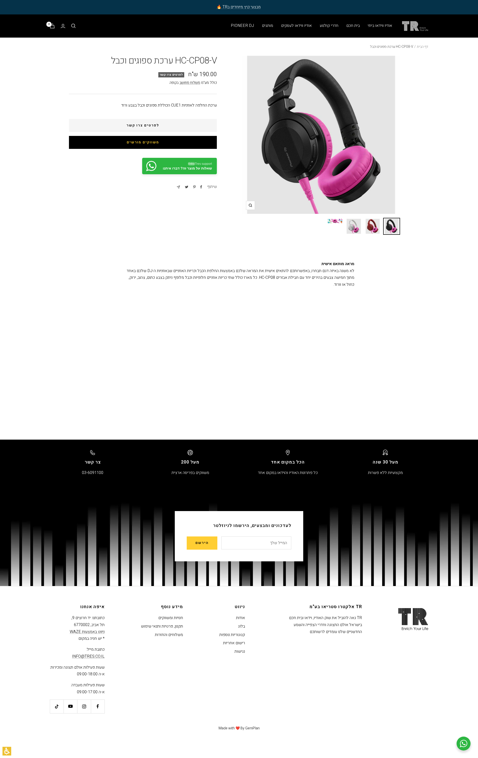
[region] (239, 47)
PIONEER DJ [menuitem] (242, 26)
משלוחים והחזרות (169, 635)
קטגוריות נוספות (232, 635)
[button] (6, 751)
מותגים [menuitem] (267, 26)
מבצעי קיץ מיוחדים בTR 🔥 (239, 7)
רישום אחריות (234, 643)
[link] (179, 166)
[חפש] (73, 26)
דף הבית (422, 46)
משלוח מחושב (189, 82)
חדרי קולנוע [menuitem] (329, 26)
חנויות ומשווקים (170, 618)
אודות (240, 618)
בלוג (241, 626)
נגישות (240, 651)
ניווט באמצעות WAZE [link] (87, 632)
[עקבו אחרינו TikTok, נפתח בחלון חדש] (56, 706)
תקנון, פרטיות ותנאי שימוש (162, 626)
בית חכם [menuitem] (353, 26)
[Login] (63, 26)
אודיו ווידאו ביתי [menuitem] (380, 26)
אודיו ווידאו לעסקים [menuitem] (296, 26)
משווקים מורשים (143, 142)
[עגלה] (52, 26)
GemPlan (252, 728)
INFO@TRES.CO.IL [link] (88, 656)
